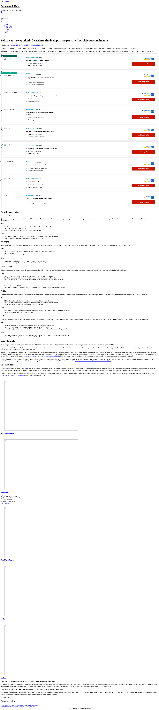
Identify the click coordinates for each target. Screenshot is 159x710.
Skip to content (5, 1)
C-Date (3, 678)
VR (5, 34)
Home (6, 24)
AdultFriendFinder (8, 434)
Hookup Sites (8, 26)
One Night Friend (7, 560)
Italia (7, 697)
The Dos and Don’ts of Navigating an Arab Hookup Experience (19, 705)
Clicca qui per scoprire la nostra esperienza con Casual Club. (93, 361)
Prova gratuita (5, 503)
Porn (5, 32)
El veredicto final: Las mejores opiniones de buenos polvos (18, 707)
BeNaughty (5, 492)
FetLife (3, 619)
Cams (6, 31)
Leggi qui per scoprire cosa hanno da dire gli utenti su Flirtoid (41, 356)
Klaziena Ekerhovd (37, 45)
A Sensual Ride (10, 6)
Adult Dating (8, 27)
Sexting (6, 29)
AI (5, 36)
